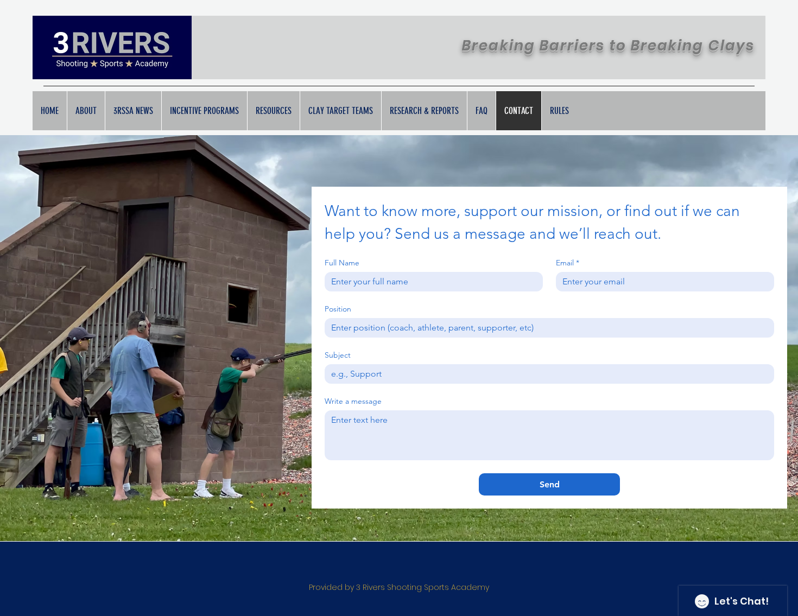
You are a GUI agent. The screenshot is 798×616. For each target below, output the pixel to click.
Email (567, 263)
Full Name (342, 263)
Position (338, 309)
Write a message (353, 401)
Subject (338, 355)
